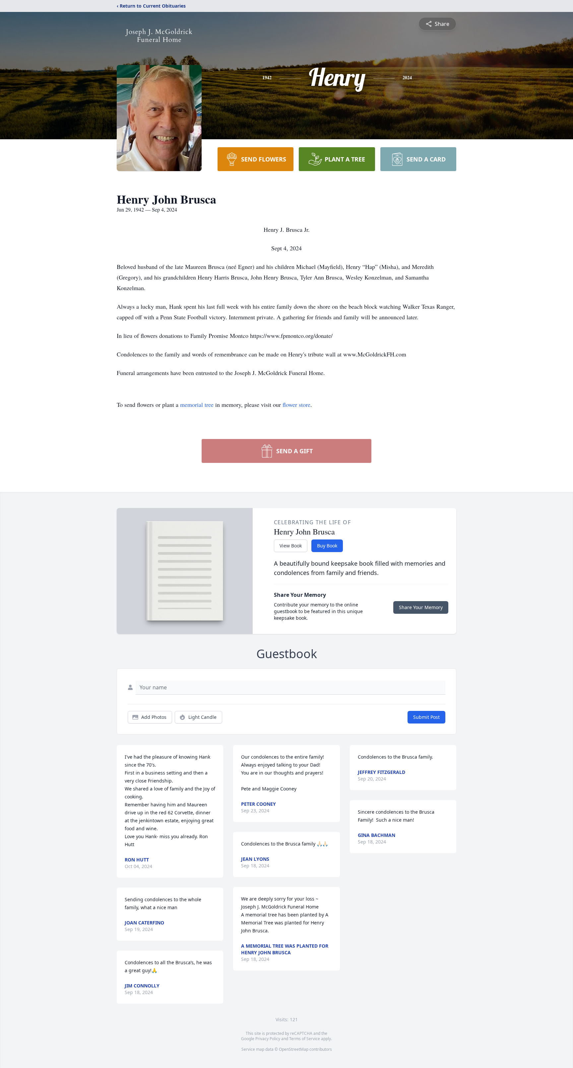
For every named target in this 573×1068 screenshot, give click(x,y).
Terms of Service (304, 1038)
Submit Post (426, 717)
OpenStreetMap (293, 1049)
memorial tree (197, 404)
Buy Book (327, 545)
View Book (291, 545)
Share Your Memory (421, 607)
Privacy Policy (267, 1038)
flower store (296, 404)
